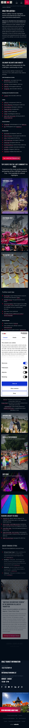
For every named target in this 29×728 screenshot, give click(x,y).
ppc (5, 126)
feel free (5, 399)
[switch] (25, 368)
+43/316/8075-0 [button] (6, 668)
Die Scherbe (6, 133)
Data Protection (22, 718)
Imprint (5, 721)
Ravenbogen (7, 295)
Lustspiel (6, 95)
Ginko (5, 138)
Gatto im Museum (8, 135)
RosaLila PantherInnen (10, 437)
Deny (14, 393)
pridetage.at (9, 574)
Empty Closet (4, 403)
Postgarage (6, 124)
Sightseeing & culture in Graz (12, 6)
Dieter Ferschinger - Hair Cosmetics (11, 532)
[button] (2, 687)
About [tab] (23, 337)
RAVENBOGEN (8, 406)
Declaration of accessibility (14, 721)
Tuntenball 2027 (8, 181)
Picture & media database (9, 718)
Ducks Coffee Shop (8, 104)
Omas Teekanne (7, 107)
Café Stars (6, 86)
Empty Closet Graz (8, 117)
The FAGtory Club (8, 255)
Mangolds (6, 149)
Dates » (18, 297)
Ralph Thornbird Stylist (8, 538)
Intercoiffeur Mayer (7, 528)
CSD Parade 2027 (8, 218)
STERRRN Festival (8, 299)
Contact (20, 715)
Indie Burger (7, 142)
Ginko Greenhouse (8, 140)
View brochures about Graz (9, 710)
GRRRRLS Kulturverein (9, 408)
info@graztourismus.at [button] (8, 673)
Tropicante (6, 151)
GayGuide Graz (7, 416)
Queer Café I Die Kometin (9, 116)
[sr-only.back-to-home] (6, 2)
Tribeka (5, 111)
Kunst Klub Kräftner (8, 303)
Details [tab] (14, 337)
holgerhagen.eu (9, 557)
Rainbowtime (23, 329)
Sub (5, 311)
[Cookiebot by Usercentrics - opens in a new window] (20, 333)
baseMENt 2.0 (7, 80)
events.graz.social (8, 327)
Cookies (23, 721)
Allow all (14, 383)
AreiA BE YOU (6, 518)
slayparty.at (18, 126)
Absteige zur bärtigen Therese (11, 635)
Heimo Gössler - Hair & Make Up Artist (11, 524)
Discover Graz (23, 6)
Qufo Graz (6, 474)
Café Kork (6, 102)
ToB (16, 718)
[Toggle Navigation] (27, 2)
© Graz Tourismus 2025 (12, 715)
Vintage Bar (6, 88)
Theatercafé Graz (8, 109)
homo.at (16, 323)
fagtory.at (24, 124)
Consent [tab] (5, 337)
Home (3, 6)
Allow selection (15, 388)
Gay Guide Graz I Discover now (11, 158)
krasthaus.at (17, 565)
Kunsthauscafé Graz (8, 144)
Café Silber (6, 84)
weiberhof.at (14, 570)
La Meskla (6, 147)
